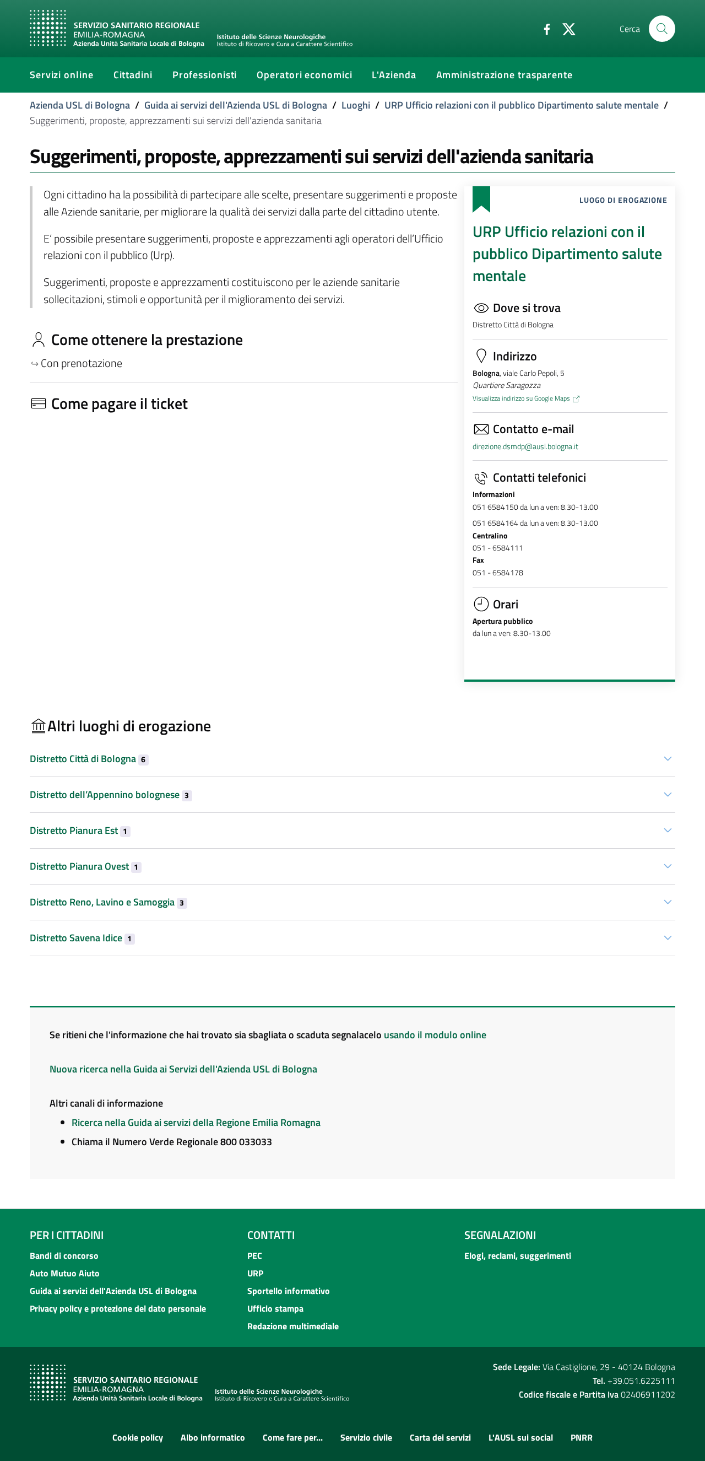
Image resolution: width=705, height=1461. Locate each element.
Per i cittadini (67, 1234)
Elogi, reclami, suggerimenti (517, 1255)
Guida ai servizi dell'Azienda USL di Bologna (235, 105)
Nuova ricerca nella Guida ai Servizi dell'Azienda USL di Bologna (183, 1068)
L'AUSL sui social (521, 1437)
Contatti (271, 1234)
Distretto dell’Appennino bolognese (109, 794)
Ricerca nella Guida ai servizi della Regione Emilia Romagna (196, 1122)
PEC (254, 1255)
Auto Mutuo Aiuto (65, 1273)
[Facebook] (543, 28)
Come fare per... (293, 1437)
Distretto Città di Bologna (87, 758)
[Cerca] (662, 28)
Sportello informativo (288, 1290)
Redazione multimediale (293, 1326)
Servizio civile (366, 1437)
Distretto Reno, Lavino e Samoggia (107, 901)
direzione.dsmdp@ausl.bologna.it (525, 446)
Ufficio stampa (275, 1308)
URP (255, 1273)
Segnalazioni (500, 1234)
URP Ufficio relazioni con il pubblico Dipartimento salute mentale (521, 105)
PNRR (582, 1437)
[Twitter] (565, 28)
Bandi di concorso (64, 1255)
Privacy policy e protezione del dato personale (118, 1308)
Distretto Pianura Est (78, 830)
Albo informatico (213, 1437)
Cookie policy (137, 1437)
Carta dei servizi (440, 1437)
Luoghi (355, 105)
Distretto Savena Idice (81, 937)
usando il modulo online (435, 1034)
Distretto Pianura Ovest (84, 866)
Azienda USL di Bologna (80, 105)
